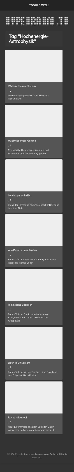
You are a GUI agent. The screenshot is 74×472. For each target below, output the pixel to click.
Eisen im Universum (19, 362)
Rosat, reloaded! (17, 417)
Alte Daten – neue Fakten (22, 250)
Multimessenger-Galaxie (22, 140)
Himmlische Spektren (20, 304)
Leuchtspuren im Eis (19, 195)
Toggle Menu (38, 5)
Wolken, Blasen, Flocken (22, 86)
